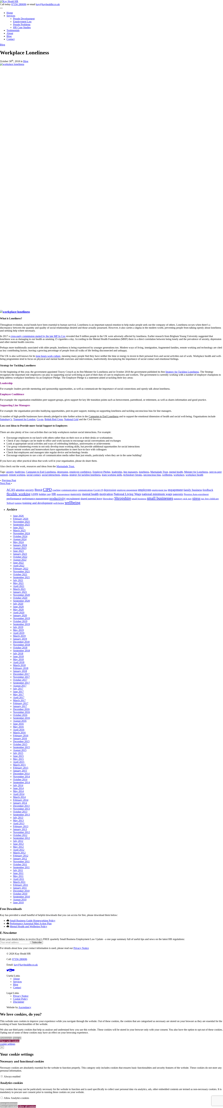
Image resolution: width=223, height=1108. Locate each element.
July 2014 (18, 785)
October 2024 (20, 536)
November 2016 (21, 712)
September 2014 (21, 782)
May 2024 (18, 542)
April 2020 (18, 612)
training (18, 503)
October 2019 (20, 621)
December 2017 (21, 674)
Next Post (5, 483)
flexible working (18, 494)
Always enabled (12, 1076)
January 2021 (20, 592)
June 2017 (18, 691)
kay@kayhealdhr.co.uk (48, 4)
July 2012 (18, 841)
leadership (117, 472)
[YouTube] (13, 970)
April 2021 (18, 586)
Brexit (38, 490)
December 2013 (21, 805)
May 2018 (18, 659)
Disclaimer (18, 1001)
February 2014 (20, 800)
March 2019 (19, 636)
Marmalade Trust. (65, 466)
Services (11, 15)
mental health (176, 472)
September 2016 (21, 718)
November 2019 (21, 618)
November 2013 (21, 808)
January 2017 (20, 706)
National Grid (71, 419)
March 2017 (19, 700)
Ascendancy (24, 1007)
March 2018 (19, 665)
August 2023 (19, 548)
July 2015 (18, 753)
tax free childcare (210, 498)
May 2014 (18, 791)
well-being (58, 503)
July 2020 (18, 603)
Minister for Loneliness (196, 472)
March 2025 (19, 530)
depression (62, 472)
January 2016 (20, 738)
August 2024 (19, 539)
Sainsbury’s (6, 419)
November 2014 (21, 776)
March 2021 (19, 589)
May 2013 (18, 820)
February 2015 (20, 767)
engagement (175, 490)
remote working (17, 474)
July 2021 (18, 580)
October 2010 (20, 893)
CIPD (47, 489)
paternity (178, 494)
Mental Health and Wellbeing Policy (28, 926)
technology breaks (132, 474)
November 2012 (21, 832)
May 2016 (18, 726)
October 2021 (20, 574)
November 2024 (21, 533)
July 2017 (18, 688)
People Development (24, 18)
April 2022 (18, 565)
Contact (11, 39)
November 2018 (21, 644)
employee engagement (127, 490)
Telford (10, 503)
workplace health (194, 474)
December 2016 (21, 709)
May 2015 (18, 759)
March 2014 (19, 797)
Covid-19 (98, 490)
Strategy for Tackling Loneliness (182, 371)
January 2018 (20, 671)
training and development (37, 503)
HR (54, 494)
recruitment (73, 498)
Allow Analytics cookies (16, 1098)
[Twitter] (8, 970)
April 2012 (18, 849)
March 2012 (19, 852)
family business (192, 490)
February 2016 (20, 735)
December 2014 (21, 773)
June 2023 (18, 551)
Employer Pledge (101, 472)
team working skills (112, 474)
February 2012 (20, 855)
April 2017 (18, 697)
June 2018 (18, 656)
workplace (179, 474)
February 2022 (20, 568)
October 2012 (20, 835)
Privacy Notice (81, 948)
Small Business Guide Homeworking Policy (32, 920)
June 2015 (18, 756)
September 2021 (21, 577)
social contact (33, 474)
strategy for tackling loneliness (85, 474)
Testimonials (13, 30)
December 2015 (21, 741)
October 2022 (20, 556)
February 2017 (20, 703)
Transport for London (24, 419)
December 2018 (21, 641)
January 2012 (20, 858)
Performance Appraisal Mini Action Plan (31, 923)
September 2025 (21, 524)
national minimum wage (157, 494)
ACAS (11, 490)
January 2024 (20, 545)
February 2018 (20, 668)
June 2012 (18, 844)
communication (69, 490)
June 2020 (18, 606)
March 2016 (19, 732)
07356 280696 (18, 4)
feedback (208, 490)
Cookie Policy (20, 998)
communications (85, 490)
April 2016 (18, 729)
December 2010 (21, 890)
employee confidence (80, 472)
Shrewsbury (108, 499)
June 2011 (18, 873)
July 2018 (18, 653)
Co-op (40, 419)
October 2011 (20, 864)
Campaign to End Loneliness (41, 472)
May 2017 (18, 694)
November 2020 (21, 595)
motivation (106, 494)
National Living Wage (127, 494)
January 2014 (20, 803)
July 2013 (18, 817)
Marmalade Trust (159, 472)
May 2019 (18, 630)
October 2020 (20, 597)
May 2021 (18, 583)
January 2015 (20, 770)
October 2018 (20, 647)
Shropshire (122, 498)
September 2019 (21, 624)
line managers (130, 472)
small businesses (160, 498)
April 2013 (18, 823)
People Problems (21, 24)
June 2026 (18, 515)
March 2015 (19, 764)
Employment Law (22, 21)
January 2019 (20, 638)
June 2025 (18, 527)
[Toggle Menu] (1, 8)
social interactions (51, 474)
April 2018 (18, 662)
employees (144, 490)
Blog (9, 36)
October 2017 (20, 680)
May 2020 (18, 609)
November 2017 (21, 677)
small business (139, 498)
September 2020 (21, 600)
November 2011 (21, 861)
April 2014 (18, 794)
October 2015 (20, 744)
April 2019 (18, 633)
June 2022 (18, 562)
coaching (56, 490)
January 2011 (20, 887)
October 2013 (20, 811)
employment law (159, 490)
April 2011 (18, 879)
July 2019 (18, 627)
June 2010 (18, 902)
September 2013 (21, 814)
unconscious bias (152, 474)
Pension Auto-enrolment (196, 494)
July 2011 (18, 870)
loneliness (144, 472)
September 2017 (21, 682)
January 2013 (20, 829)
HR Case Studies (22, 27)
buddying (20, 472)
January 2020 (20, 615)
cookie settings (7, 1044)
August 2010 (19, 899)
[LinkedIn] (10, 970)
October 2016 (20, 715)
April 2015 (18, 762)
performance (14, 498)
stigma (64, 474)
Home (10, 12)
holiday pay (45, 494)
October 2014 (20, 779)
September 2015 (21, 747)
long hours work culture (48, 356)
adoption (20, 490)
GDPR (34, 494)
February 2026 (20, 518)
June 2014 (18, 788)
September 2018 (21, 650)
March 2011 (19, 882)
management (63, 494)
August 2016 (19, 721)
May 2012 (18, 846)
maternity (75, 494)
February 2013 (20, 826)
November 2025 (21, 521)
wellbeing (167, 474)
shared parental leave (91, 498)
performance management (35, 498)
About (10, 33)
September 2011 (21, 867)
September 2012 (21, 838)
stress (196, 498)
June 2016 (18, 723)
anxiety (10, 472)
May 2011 (18, 876)
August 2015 (19, 750)
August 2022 (19, 559)
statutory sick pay (183, 498)
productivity (57, 498)
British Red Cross (54, 419)
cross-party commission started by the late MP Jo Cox (37, 336)
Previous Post (9, 480)
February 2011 (20, 885)
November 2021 (21, 571)
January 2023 (20, 554)
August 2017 (19, 685)
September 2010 (21, 896)
